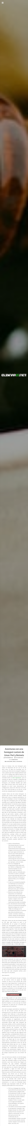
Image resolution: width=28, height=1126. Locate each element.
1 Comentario (14, 759)
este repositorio (16, 777)
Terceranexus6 (9, 757)
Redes (14, 761)
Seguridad (19, 761)
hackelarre (9, 761)
